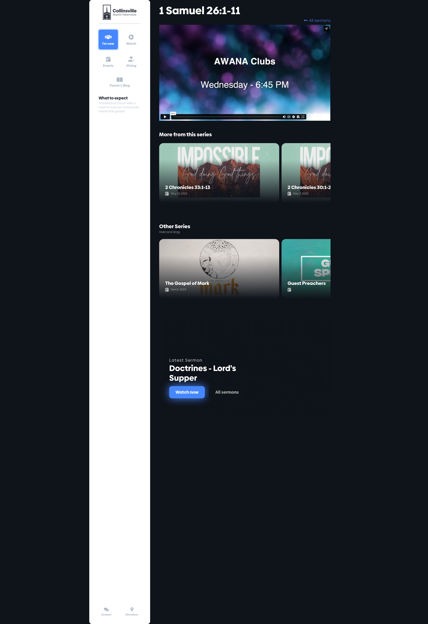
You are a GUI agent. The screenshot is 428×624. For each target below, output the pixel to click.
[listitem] (220, 173)
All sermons (317, 20)
